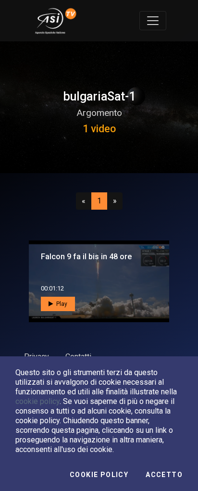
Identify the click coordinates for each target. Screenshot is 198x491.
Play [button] (61, 304)
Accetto (164, 474)
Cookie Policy (99, 474)
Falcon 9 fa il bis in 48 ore (86, 256)
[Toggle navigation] (152, 20)
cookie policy (37, 401)
